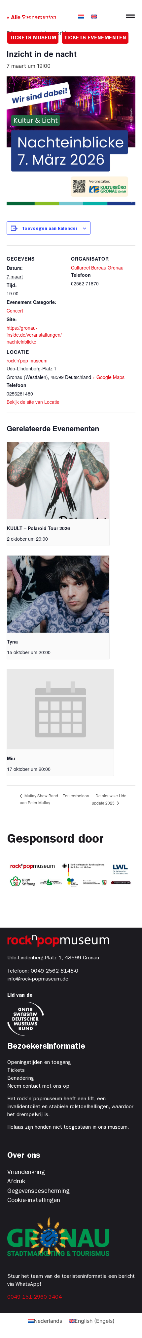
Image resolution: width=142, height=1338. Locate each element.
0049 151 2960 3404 (34, 1297)
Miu (11, 758)
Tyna (12, 641)
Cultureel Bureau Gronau (97, 267)
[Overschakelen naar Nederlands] (81, 16)
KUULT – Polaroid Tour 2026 (38, 528)
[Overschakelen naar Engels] (94, 16)
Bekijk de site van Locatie (33, 401)
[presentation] (58, 480)
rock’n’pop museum (27, 360)
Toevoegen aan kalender (50, 229)
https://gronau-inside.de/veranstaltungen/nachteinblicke (34, 334)
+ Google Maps (108, 377)
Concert (15, 310)
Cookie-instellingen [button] (33, 1201)
